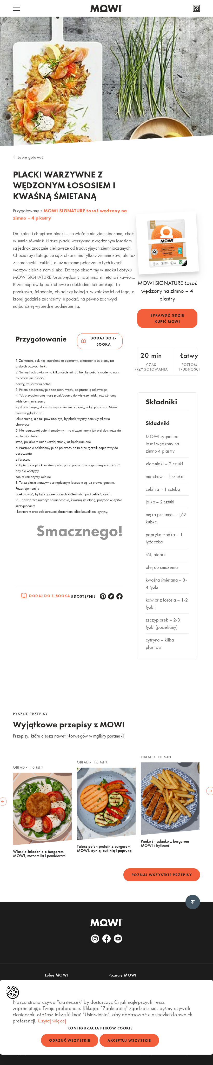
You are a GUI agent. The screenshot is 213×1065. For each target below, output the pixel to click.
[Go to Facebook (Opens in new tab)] (106, 938)
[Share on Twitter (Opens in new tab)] (111, 596)
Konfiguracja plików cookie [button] (100, 1028)
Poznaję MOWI (122, 975)
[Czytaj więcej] (196, 8)
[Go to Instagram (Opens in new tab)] (95, 938)
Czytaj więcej (52, 1020)
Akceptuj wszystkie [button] (129, 1040)
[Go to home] (106, 8)
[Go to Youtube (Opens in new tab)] (118, 938)
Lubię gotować (31, 157)
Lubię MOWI (56, 975)
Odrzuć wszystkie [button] (69, 1040)
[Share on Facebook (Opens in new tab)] (119, 596)
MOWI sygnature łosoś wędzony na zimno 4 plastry (162, 443)
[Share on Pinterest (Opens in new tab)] (103, 596)
